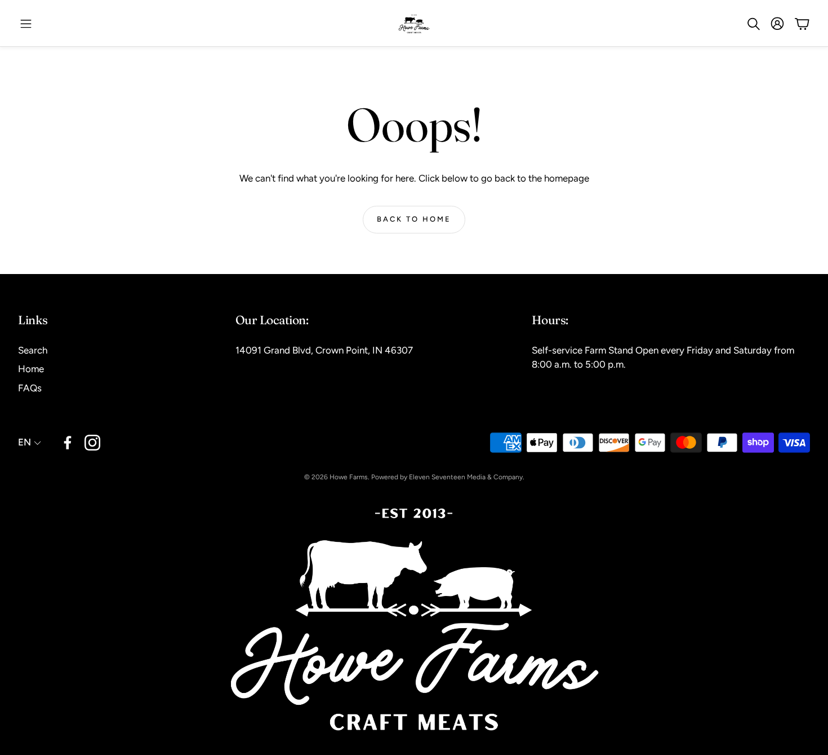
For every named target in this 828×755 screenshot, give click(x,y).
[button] (26, 24)
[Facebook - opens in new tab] (67, 443)
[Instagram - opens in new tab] (92, 443)
